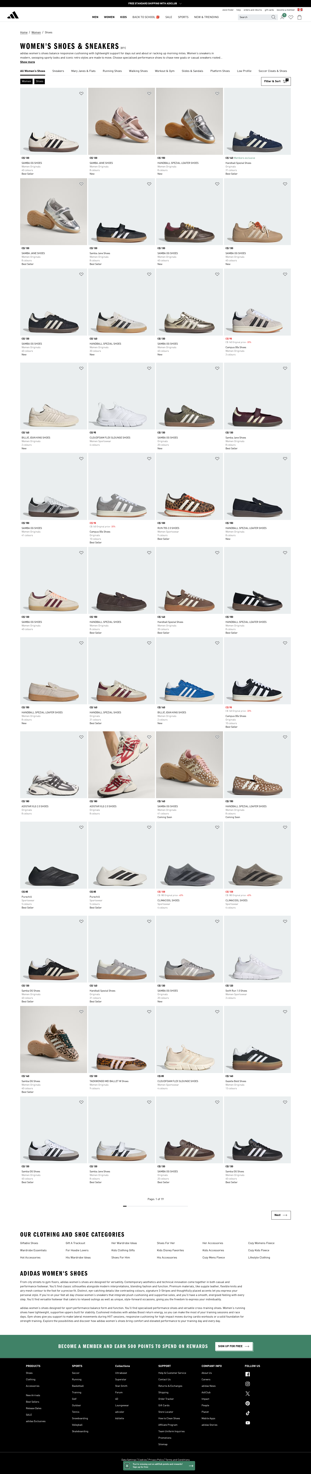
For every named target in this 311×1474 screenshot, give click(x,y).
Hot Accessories (30, 1257)
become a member (286, 10)
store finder (228, 10)
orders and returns (253, 10)
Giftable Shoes (29, 1243)
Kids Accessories (213, 1250)
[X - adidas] (265, 1394)
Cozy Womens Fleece (261, 1243)
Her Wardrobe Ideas (124, 1243)
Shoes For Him (120, 1257)
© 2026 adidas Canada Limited (155, 1469)
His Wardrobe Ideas (78, 1257)
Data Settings (128, 1460)
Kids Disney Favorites (170, 1250)
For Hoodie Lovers (77, 1250)
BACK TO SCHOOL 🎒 (146, 17)
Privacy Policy (156, 1460)
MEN (95, 17)
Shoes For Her (166, 1243)
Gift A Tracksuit (75, 1243)
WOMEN (109, 17)
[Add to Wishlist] (81, 94)
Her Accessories (212, 1243)
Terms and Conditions (177, 1460)
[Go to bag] (299, 17)
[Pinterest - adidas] (265, 1404)
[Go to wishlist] (291, 17)
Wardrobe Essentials (33, 1250)
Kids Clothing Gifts (123, 1250)
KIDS (123, 17)
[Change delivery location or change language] (300, 10)
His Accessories (167, 1257)
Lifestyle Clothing (259, 1257)
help (238, 10)
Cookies (142, 1460)
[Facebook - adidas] (265, 1375)
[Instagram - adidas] (265, 1384)
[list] (155, 71)
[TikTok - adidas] (265, 1413)
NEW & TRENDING (206, 17)
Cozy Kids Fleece (258, 1250)
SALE (168, 17)
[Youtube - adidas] (265, 1423)
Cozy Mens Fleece (213, 1257)
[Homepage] (13, 15)
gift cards (269, 10)
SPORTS (183, 17)
